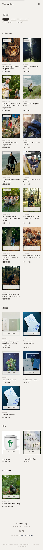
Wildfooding (8, 4)
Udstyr (19, 22)
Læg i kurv (32, 209)
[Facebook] (23, 531)
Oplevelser (8, 22)
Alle (5, 19)
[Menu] (39, 4)
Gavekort (23, 19)
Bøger (13, 19)
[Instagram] (20, 531)
